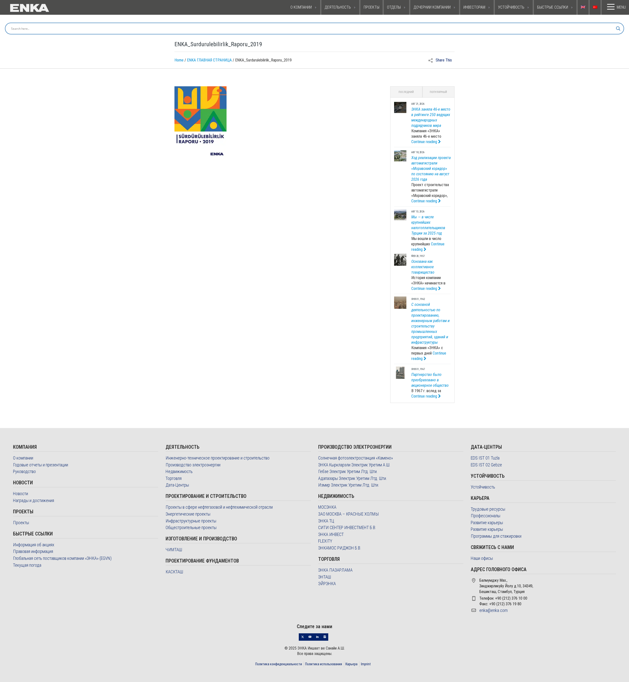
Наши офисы (482, 558)
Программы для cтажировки (496, 536)
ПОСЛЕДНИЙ (406, 92)
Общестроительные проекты (191, 527)
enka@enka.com (493, 610)
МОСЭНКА (327, 507)
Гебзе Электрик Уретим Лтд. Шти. (348, 471)
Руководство (24, 471)
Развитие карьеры (487, 522)
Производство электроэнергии (193, 464)
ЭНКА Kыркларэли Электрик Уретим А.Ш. (354, 464)
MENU (621, 7)
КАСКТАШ (174, 571)
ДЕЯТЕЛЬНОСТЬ (338, 7)
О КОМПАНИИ (301, 7)
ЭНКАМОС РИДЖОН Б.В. (339, 547)
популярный (438, 92)
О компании (23, 457)
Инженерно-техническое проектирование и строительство (218, 457)
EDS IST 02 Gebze (486, 464)
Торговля (174, 478)
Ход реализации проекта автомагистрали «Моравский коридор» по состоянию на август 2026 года (431, 168)
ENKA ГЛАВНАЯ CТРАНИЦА (209, 60)
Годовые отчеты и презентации (40, 464)
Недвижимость (179, 471)
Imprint (366, 664)
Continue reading (424, 141)
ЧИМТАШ (174, 549)
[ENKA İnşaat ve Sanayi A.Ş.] (49, 7)
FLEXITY (325, 541)
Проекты (21, 522)
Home (179, 60)
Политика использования (323, 664)
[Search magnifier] (618, 28)
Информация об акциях (33, 544)
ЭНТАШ (324, 576)
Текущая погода (27, 565)
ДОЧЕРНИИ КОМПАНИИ (432, 7)
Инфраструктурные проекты (191, 520)
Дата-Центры (177, 485)
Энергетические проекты (188, 514)
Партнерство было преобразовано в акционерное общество (430, 380)
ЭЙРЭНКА (327, 583)
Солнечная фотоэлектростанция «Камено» (355, 457)
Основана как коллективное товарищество (422, 267)
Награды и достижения (33, 500)
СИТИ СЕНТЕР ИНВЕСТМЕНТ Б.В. (347, 527)
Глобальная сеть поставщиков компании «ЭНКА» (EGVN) (62, 558)
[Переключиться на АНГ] (584, 7)
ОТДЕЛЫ (394, 7)
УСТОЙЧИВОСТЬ (511, 7)
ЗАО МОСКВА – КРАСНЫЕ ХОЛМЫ (348, 514)
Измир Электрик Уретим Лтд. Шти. (348, 485)
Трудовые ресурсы (488, 509)
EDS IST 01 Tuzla (485, 457)
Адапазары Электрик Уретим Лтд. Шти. (352, 478)
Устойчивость (483, 486)
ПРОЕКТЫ (371, 7)
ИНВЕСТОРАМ (474, 7)
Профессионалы (485, 515)
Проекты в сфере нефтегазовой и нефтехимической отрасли (219, 507)
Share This (443, 60)
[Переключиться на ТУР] (596, 7)
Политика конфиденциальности (278, 664)
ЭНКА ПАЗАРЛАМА (335, 570)
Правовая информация (33, 551)
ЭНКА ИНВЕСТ (331, 534)
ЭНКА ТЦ (326, 520)
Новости (20, 493)
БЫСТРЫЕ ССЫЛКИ (552, 7)
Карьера (351, 664)
